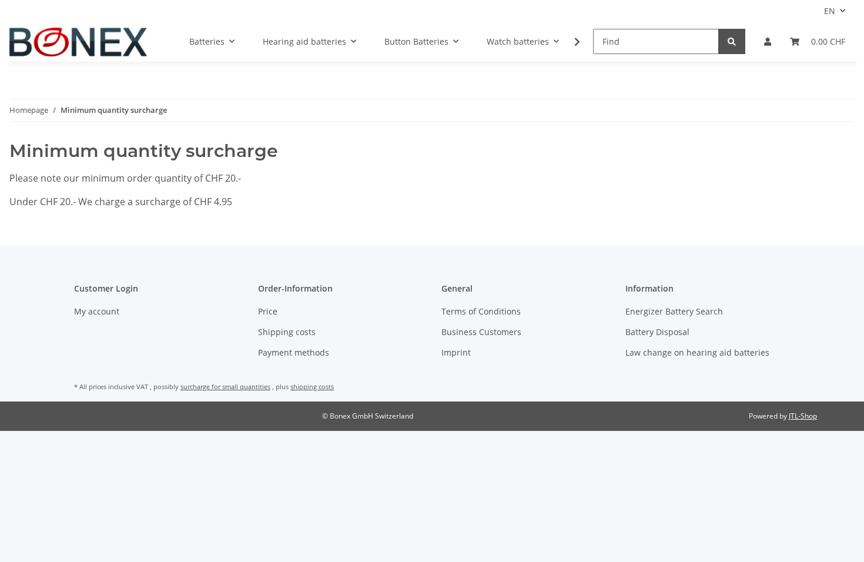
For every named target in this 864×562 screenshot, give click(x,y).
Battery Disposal (657, 331)
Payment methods (293, 352)
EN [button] (829, 10)
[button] (768, 41)
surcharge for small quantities (225, 386)
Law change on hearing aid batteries (697, 352)
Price (267, 311)
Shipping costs (287, 331)
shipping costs (312, 386)
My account (96, 311)
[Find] (731, 41)
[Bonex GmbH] (78, 42)
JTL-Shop (803, 416)
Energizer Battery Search (674, 311)
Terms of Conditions (481, 311)
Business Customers (481, 331)
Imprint (456, 352)
